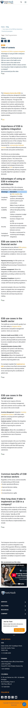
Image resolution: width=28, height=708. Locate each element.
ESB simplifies (16, 194)
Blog (7, 27)
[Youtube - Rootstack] (16, 696)
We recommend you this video (10, 71)
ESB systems (22, 247)
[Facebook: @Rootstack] (2, 696)
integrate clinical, (16, 326)
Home (3, 27)
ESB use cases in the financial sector (11, 58)
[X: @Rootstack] (9, 696)
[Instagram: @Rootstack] (12, 696)
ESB (11, 167)
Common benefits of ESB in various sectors (13, 64)
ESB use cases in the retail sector (10, 62)
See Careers (19, 630)
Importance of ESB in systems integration (13, 51)
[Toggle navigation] (25, 2)
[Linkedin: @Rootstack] (6, 696)
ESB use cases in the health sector (11, 60)
